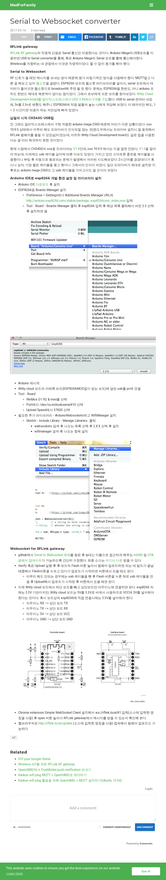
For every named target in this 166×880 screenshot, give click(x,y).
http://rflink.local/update (55, 723)
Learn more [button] (14, 873)
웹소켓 (41, 83)
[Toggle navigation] (151, 5)
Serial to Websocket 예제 (52, 555)
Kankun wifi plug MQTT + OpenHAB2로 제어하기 (52, 775)
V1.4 (76, 149)
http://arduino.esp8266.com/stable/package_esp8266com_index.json (76, 201)
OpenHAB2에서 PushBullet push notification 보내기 (54, 770)
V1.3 (142, 149)
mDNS (138, 555)
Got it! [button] (146, 871)
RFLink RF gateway (23, 53)
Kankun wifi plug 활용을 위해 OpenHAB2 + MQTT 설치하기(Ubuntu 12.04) (70, 780)
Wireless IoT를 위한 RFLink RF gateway (46, 764)
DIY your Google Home (34, 759)
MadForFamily (23, 5)
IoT (14, 737)
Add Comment (145, 827)
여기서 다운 (113, 560)
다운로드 (42, 184)
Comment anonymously (117, 827)
